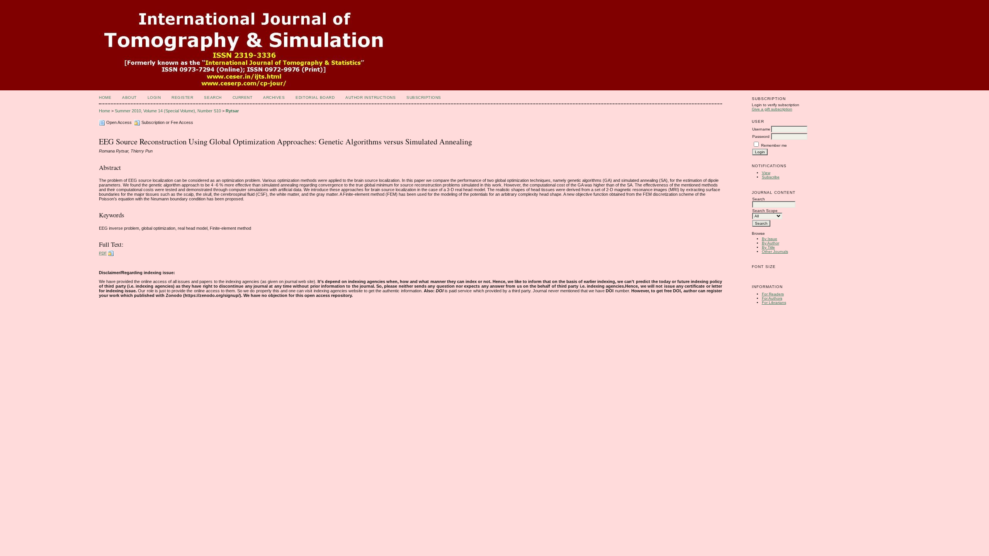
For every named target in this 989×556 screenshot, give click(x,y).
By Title (768, 247)
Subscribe (771, 177)
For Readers (773, 294)
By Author (770, 243)
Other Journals (775, 251)
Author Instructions (370, 97)
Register (182, 97)
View (766, 173)
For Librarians (774, 302)
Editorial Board (315, 97)
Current (243, 97)
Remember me (774, 145)
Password (761, 136)
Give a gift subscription (772, 109)
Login (154, 97)
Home (105, 97)
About (129, 97)
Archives (274, 97)
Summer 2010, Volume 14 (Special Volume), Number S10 (168, 110)
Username (761, 129)
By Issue (769, 239)
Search (212, 97)
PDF (103, 253)
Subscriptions (423, 97)
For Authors (772, 298)
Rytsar (232, 110)
